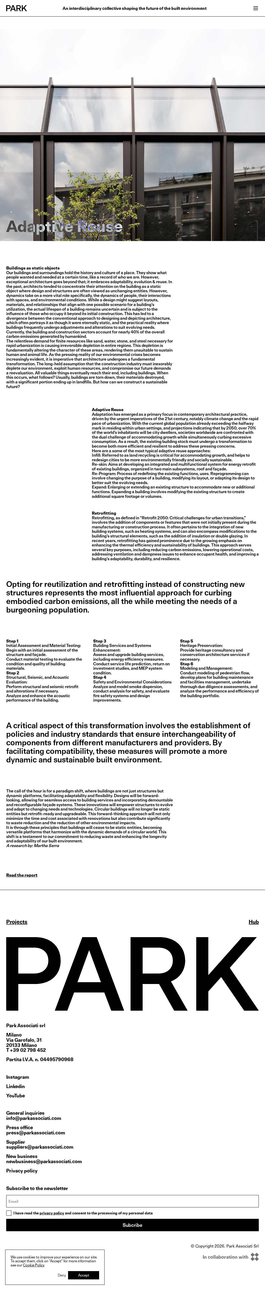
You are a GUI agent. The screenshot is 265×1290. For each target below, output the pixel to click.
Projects (16, 922)
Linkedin (15, 1086)
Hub (254, 922)
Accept (83, 1275)
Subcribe (132, 1225)
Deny (62, 1275)
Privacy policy (22, 1171)
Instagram (17, 1077)
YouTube (15, 1095)
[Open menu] (256, 8)
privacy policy (52, 1213)
